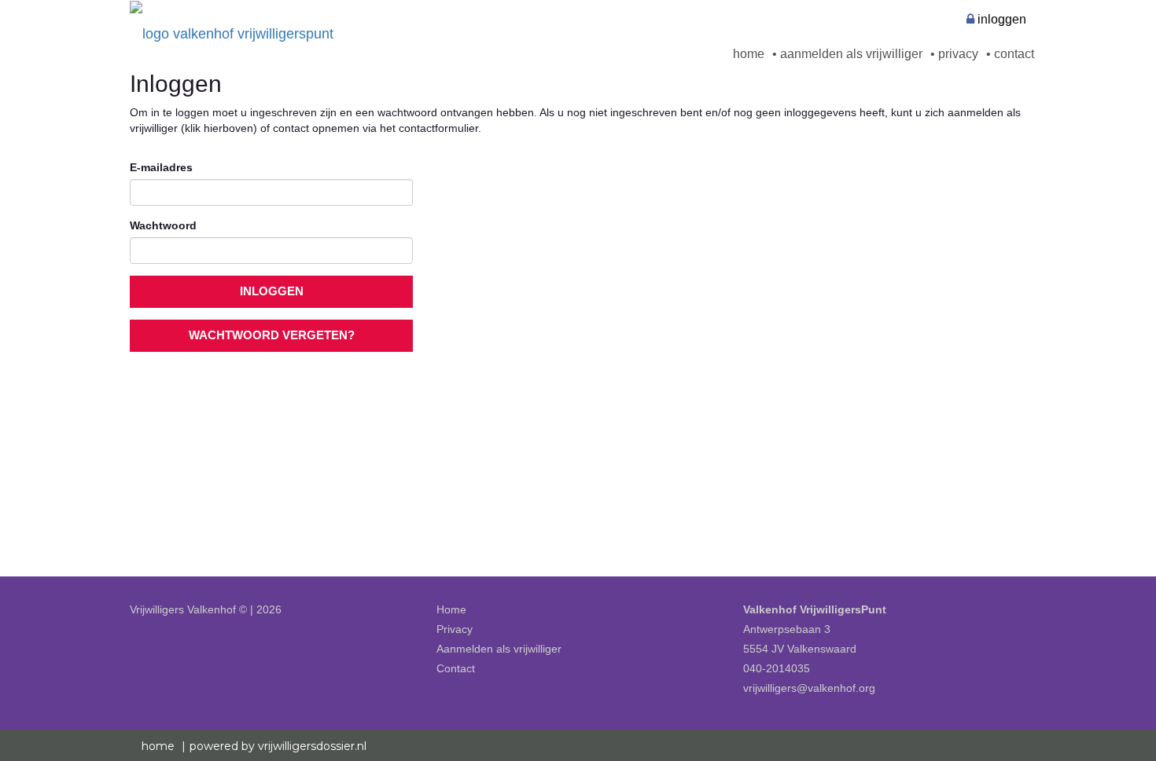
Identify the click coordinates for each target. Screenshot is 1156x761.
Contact (1012, 53)
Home (748, 53)
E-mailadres (161, 167)
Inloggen (1000, 19)
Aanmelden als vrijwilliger (849, 53)
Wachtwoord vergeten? (272, 335)
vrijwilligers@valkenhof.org (809, 688)
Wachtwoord (163, 225)
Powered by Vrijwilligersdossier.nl (278, 746)
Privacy (956, 53)
